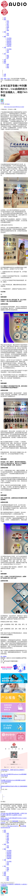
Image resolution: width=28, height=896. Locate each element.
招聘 (8, 30)
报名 (8, 55)
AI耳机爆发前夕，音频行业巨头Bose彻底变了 (13, 769)
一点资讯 (21, 813)
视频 (5, 61)
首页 (5, 18)
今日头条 (3, 813)
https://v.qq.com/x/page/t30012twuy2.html (14, 106)
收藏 (5, 656)
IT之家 (10, 818)
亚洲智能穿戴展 (5, 819)
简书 (10, 815)
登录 (5, 75)
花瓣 (7, 815)
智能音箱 (9, 42)
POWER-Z (19, 818)
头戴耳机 (9, 46)
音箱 (8, 35)
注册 (5, 74)
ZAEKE (25, 818)
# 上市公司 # (4, 884)
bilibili (7, 813)
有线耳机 (9, 41)
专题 (5, 59)
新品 (8, 21)
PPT (8, 58)
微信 (8, 66)
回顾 (8, 56)
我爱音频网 (15, 821)
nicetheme (3, 822)
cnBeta (6, 818)
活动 (5, 53)
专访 (8, 22)
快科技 (2, 818)
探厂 (8, 28)
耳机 (8, 33)
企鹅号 (4, 815)
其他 (8, 52)
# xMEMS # (24, 884)
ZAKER (20, 815)
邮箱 (8, 67)
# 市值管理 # (10, 884)
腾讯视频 (16, 813)
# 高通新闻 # (4, 885)
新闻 (5, 19)
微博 (8, 64)
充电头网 (14, 818)
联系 (5, 62)
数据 (8, 27)
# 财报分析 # (17, 884)
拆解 (5, 36)
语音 (8, 50)
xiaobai (2, 102)
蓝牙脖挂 (9, 39)
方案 (5, 47)
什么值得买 (14, 815)
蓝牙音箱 (9, 44)
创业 (8, 25)
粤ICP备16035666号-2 (13, 826)
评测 (5, 32)
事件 (8, 24)
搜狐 (13, 813)
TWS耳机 (9, 38)
